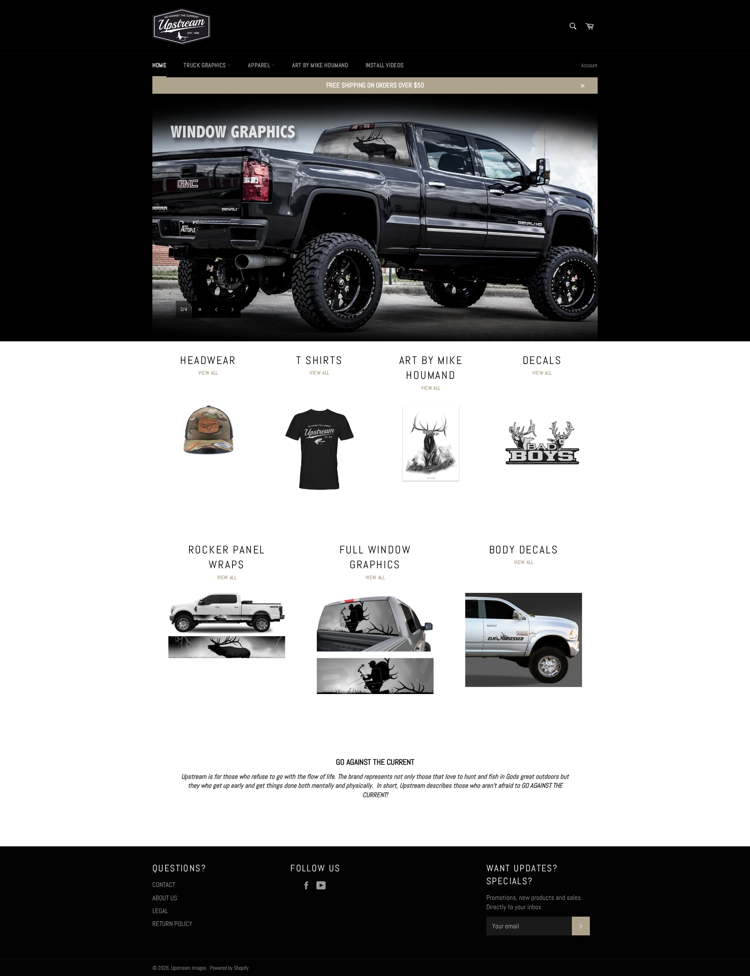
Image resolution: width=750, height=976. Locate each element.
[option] (375, 217)
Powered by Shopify (229, 968)
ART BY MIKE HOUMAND (320, 65)
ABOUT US (164, 898)
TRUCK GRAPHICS (205, 65)
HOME (159, 65)
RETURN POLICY (172, 923)
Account (589, 65)
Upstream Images (189, 968)
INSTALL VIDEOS (385, 65)
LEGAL (160, 910)
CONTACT (163, 884)
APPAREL (259, 65)
